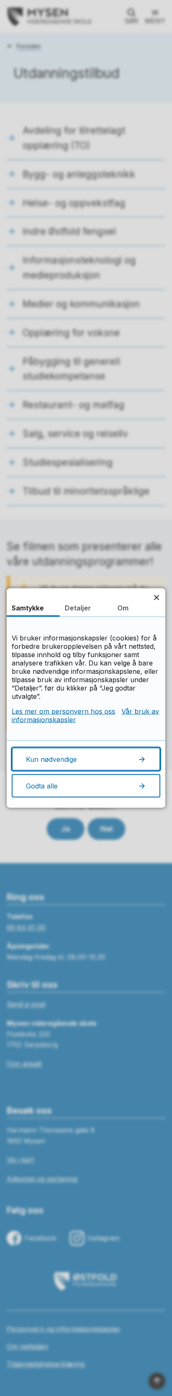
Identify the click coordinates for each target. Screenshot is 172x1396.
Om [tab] (123, 608)
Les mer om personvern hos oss (63, 711)
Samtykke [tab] (28, 608)
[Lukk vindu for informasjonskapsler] (156, 597)
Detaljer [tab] (78, 608)
